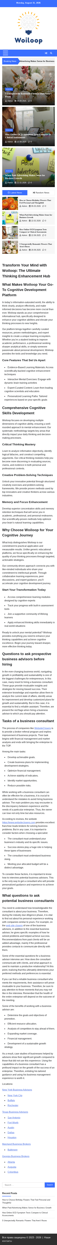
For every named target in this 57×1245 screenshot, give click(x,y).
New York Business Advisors (17, 1090)
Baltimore (13, 1150)
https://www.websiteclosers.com (18, 822)
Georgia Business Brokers (15, 1156)
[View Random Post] (46, 53)
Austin (11, 1127)
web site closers (14, 925)
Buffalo (11, 1100)
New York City (15, 1095)
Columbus (13, 1172)
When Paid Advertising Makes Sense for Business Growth (26, 1208)
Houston (12, 1137)
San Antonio (14, 1117)
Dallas (11, 1132)
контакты (7, 1241)
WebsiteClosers (42, 728)
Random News (42, 192)
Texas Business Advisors (15, 1112)
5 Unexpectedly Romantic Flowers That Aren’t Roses (24, 1220)
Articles (9, 89)
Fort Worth (13, 1122)
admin (10, 101)
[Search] (51, 53)
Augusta (12, 1167)
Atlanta (11, 1162)
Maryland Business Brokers (16, 1144)
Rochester (13, 1105)
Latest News (16, 192)
